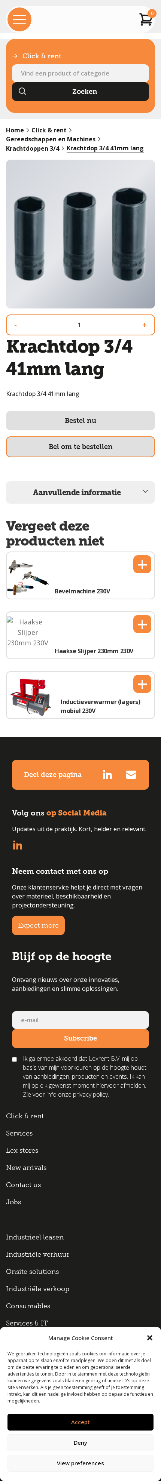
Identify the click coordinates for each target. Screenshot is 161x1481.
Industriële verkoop (37, 1289)
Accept (80, 1422)
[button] (150, 1338)
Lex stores (22, 1150)
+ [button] (142, 564)
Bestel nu (80, 420)
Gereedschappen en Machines (50, 139)
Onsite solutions (32, 1271)
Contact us (23, 1185)
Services (19, 1133)
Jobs (13, 1202)
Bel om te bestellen (81, 447)
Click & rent (49, 130)
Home (15, 130)
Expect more (38, 925)
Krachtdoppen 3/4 (32, 148)
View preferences (80, 1463)
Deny (80, 1442)
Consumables (28, 1306)
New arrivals (26, 1167)
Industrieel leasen (35, 1237)
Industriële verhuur (37, 1254)
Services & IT (27, 1323)
